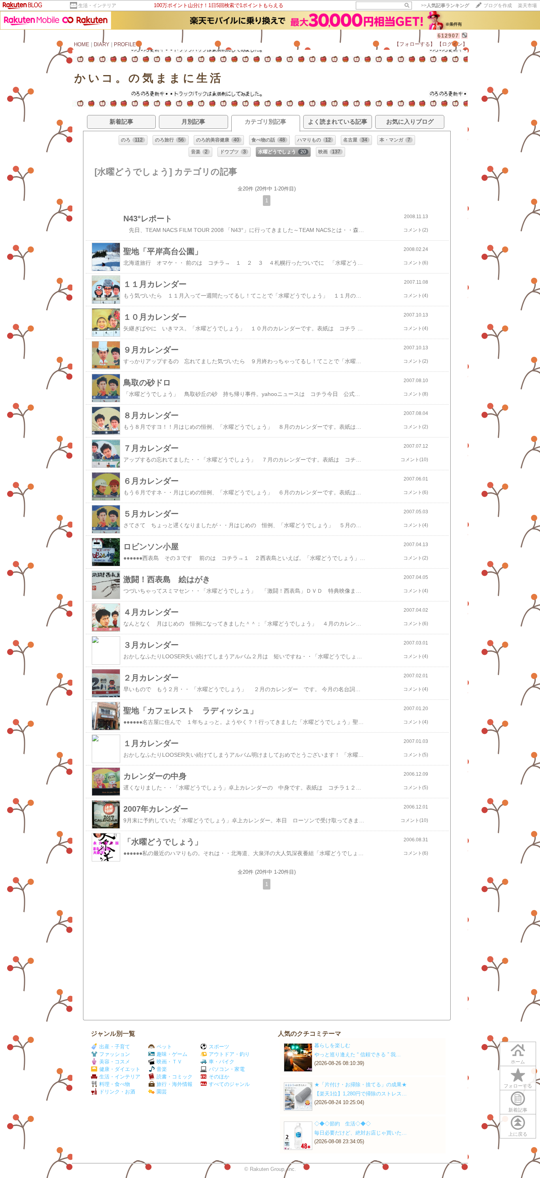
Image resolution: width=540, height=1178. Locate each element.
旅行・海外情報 (175, 1084)
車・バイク (221, 1062)
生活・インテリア (97, 5)
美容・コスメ (114, 1062)
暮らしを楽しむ (332, 1045)
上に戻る (517, 1134)
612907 (448, 36)
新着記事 (517, 1110)
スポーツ (219, 1047)
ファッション (114, 1054)
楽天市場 (527, 5)
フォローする (518, 1086)
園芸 (162, 1092)
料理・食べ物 (114, 1084)
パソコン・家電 (227, 1069)
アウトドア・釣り (229, 1054)
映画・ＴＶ (169, 1062)
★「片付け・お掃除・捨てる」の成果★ (360, 1085)
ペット (164, 1047)
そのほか (219, 1077)
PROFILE (125, 44)
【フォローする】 (414, 44)
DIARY (102, 44)
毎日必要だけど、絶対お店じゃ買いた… (360, 1133)
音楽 (162, 1069)
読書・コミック (175, 1077)
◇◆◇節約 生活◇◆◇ (342, 1124)
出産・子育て (114, 1047)
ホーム (518, 1062)
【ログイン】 (452, 44)
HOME (81, 44)
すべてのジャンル (229, 1084)
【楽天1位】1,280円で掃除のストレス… (360, 1094)
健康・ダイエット (119, 1069)
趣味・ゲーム (172, 1054)
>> (445, 5)
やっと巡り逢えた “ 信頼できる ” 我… (357, 1054)
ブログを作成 (497, 5)
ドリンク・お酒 (117, 1092)
